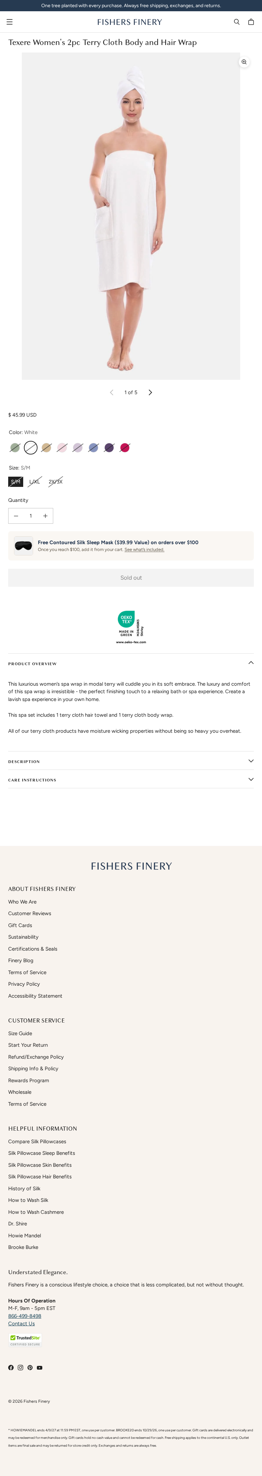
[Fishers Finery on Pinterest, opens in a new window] (30, 1367)
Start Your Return (28, 1045)
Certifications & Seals (32, 949)
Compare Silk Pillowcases (37, 1141)
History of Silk (24, 1189)
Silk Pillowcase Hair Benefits (40, 1177)
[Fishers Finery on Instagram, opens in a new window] (20, 1367)
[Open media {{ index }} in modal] (131, 216)
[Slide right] (150, 392)
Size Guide (20, 1033)
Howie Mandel (24, 1236)
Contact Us (21, 1324)
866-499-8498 (24, 1316)
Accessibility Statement (35, 996)
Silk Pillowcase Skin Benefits (40, 1165)
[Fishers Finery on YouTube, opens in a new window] (39, 1367)
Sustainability (23, 937)
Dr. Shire (17, 1224)
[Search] (236, 21)
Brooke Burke (23, 1247)
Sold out (131, 577)
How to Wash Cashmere (36, 1212)
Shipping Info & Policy (33, 1068)
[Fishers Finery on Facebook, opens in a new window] (11, 1367)
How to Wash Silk (28, 1200)
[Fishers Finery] (129, 22)
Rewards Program (28, 1080)
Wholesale (19, 1092)
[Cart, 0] (252, 21)
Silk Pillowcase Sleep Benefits (41, 1153)
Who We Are (22, 902)
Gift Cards (20, 925)
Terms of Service (27, 972)
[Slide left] (112, 392)
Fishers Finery (37, 1401)
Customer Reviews (29, 913)
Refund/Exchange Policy (36, 1057)
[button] (25, 1340)
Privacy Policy (24, 984)
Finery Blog (20, 960)
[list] (131, 216)
